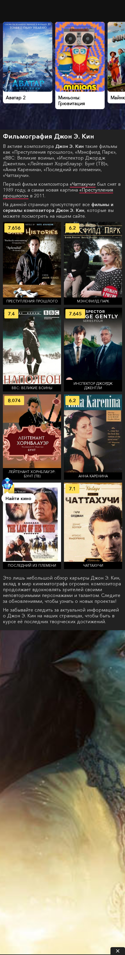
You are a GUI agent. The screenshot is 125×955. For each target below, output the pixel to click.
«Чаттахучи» (83, 184)
